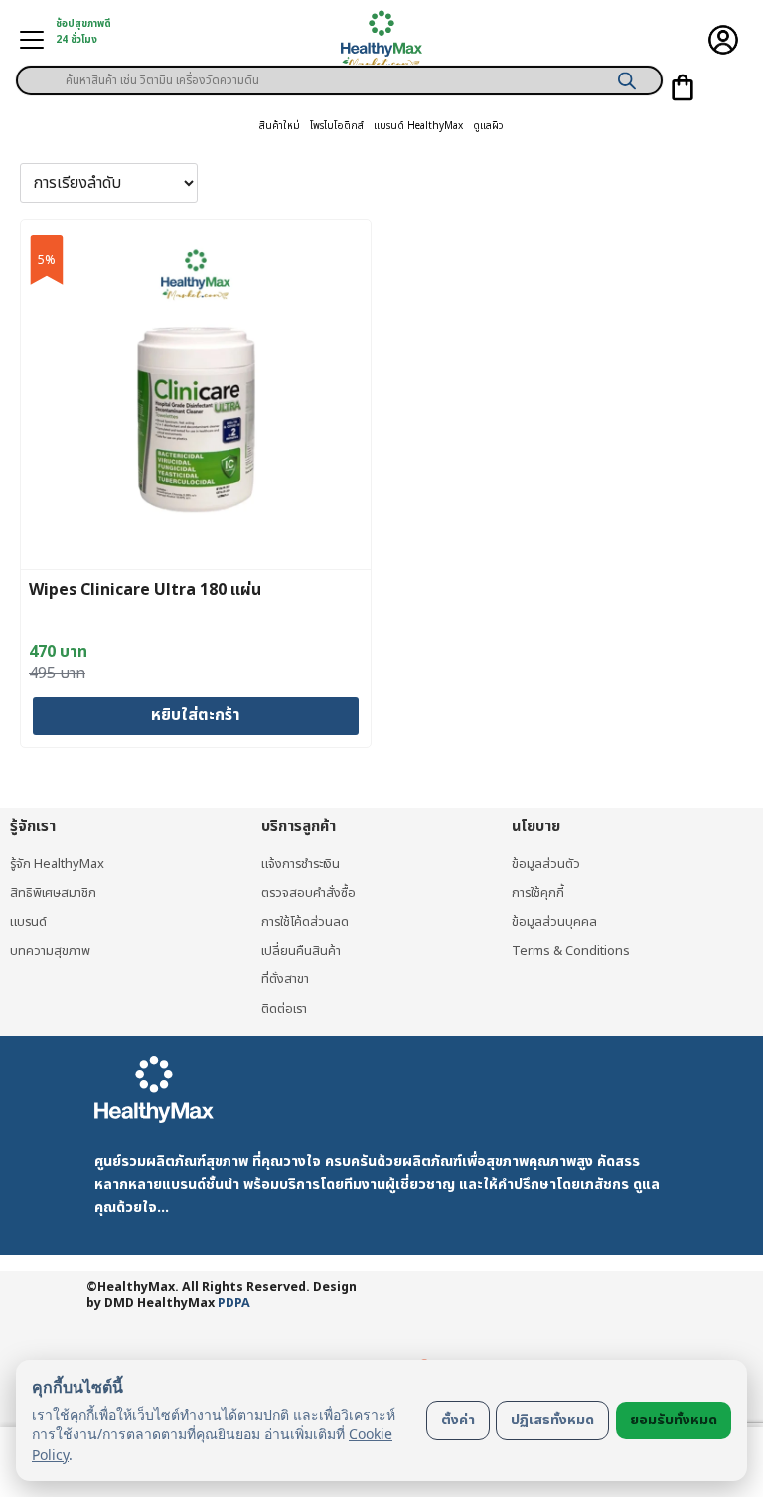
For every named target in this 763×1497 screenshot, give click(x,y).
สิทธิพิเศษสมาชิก (53, 893)
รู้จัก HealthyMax (57, 864)
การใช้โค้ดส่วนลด (305, 922)
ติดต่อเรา (284, 1009)
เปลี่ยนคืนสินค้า (301, 951)
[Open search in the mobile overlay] (339, 73)
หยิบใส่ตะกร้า (195, 715)
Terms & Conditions (571, 951)
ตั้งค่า (458, 1420)
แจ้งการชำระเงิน (300, 864)
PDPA (234, 1303)
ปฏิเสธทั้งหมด (552, 1420)
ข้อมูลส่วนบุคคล (554, 922)
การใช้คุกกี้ (538, 893)
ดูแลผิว (488, 126)
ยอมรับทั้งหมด (673, 1420)
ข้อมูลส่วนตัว (546, 864)
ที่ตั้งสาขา (285, 979)
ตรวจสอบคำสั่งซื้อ (308, 893)
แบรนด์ (28, 922)
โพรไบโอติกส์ (337, 126)
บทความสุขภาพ (50, 951)
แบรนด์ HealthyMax (418, 126)
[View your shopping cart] (682, 87)
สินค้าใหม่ (279, 126)
